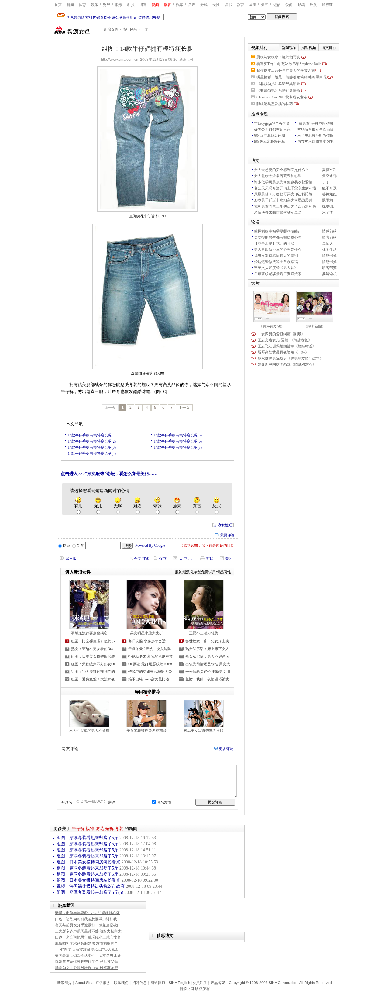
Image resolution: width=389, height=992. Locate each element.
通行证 (327, 5)
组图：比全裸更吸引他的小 (93, 641)
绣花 (99, 828)
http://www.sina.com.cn (119, 59)
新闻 (70, 5)
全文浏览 (141, 558)
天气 (264, 5)
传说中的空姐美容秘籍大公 (150, 672)
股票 (118, 5)
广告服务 (103, 983)
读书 (228, 5)
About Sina (84, 983)
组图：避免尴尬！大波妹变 (93, 679)
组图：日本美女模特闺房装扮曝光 (89, 862)
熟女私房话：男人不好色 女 (207, 656)
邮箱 (301, 5)
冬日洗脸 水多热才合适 (147, 641)
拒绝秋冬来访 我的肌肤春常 (150, 656)
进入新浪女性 (78, 572)
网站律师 (157, 983)
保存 (163, 558)
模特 (90, 828)
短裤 (109, 828)
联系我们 (121, 983)
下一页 (184, 407)
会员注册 (199, 983)
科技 (131, 5)
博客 (143, 5)
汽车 (179, 5)
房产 (191, 5)
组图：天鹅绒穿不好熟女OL (93, 664)
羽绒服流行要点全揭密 (89, 633)
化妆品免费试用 (203, 572)
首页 (58, 5)
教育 (240, 5)
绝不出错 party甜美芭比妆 (148, 679)
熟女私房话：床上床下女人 (207, 649)
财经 (106, 5)
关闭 (228, 558)
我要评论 (227, 535)
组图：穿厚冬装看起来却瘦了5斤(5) (91, 892)
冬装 (119, 828)
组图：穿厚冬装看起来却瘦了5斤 (88, 837)
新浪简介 (64, 983)
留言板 (71, 558)
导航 (313, 5)
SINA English (179, 983)
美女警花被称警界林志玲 (146, 730)
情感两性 (223, 572)
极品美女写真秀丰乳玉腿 (204, 730)
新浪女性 (111, 29)
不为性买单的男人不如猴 (89, 730)
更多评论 (226, 749)
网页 (66, 545)
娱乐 (94, 5)
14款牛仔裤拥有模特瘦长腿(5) (178, 435)
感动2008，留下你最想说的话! (207, 545)
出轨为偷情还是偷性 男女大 (207, 664)
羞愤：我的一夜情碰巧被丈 (207, 679)
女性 (216, 5)
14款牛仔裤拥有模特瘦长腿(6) (178, 441)
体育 (82, 5)
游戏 (204, 5)
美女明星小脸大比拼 (146, 633)
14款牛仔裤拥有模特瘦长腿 (90, 435)
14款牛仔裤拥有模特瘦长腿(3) (92, 447)
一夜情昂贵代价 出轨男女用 (207, 672)
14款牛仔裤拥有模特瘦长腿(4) (92, 453)
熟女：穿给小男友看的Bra (92, 649)
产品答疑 (218, 983)
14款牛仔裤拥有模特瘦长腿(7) (178, 447)
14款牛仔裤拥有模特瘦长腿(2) (92, 441)
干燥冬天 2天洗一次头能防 (149, 649)
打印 (210, 558)
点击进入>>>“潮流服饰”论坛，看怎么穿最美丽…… (109, 473)
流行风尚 (129, 29)
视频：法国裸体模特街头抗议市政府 (91, 886)
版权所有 (202, 989)
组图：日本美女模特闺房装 (93, 656)
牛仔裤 (78, 828)
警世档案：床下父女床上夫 (207, 641)
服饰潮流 (182, 572)
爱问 (289, 5)
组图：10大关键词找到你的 (93, 672)
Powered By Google (150, 545)
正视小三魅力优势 (203, 633)
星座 (252, 5)
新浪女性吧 (223, 525)
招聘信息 (139, 983)
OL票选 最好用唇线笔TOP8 (150, 664)
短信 (277, 5)
